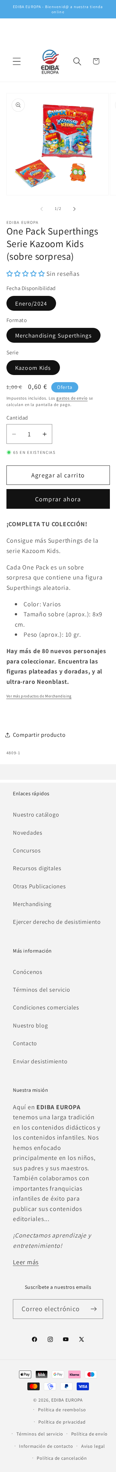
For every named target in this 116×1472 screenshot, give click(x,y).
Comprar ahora (58, 499)
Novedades (28, 832)
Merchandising (32, 904)
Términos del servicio (41, 989)
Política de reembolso (62, 1409)
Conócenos (28, 972)
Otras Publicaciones (39, 886)
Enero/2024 (31, 303)
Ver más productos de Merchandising (39, 696)
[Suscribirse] (93, 1309)
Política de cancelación (62, 1458)
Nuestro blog (30, 1025)
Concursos (27, 850)
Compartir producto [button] (39, 734)
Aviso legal (93, 1446)
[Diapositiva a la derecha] (74, 209)
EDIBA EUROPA (67, 1400)
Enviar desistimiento (40, 1061)
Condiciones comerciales (46, 1007)
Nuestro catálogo (36, 814)
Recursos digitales (37, 868)
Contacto (25, 1043)
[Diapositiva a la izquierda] (41, 209)
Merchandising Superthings (53, 335)
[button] (16, 61)
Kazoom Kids (33, 367)
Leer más (26, 1262)
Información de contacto (46, 1446)
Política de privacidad (62, 1422)
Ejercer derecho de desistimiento (57, 921)
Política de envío (89, 1434)
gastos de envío (72, 398)
